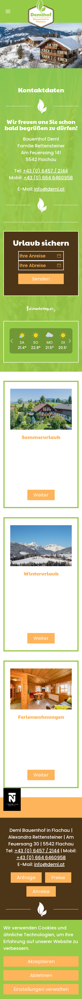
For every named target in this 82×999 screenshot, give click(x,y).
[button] (8, 11)
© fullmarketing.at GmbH (30, 815)
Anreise (41, 891)
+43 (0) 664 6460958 (48, 177)
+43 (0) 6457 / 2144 (45, 171)
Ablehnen (41, 975)
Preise (58, 877)
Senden (41, 279)
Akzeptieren (41, 961)
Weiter (41, 495)
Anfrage (26, 877)
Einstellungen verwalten (41, 989)
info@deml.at (49, 189)
